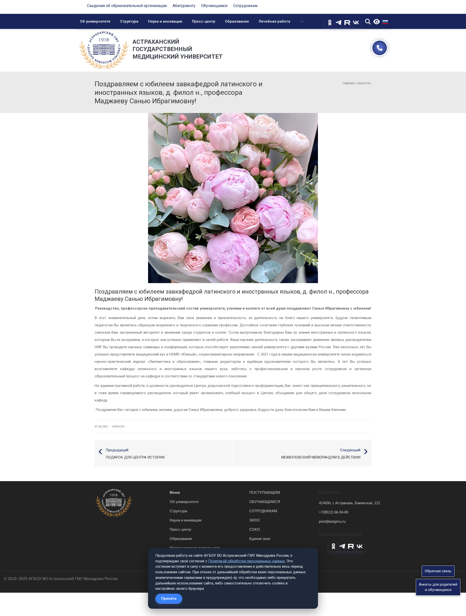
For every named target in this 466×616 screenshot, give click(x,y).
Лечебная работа (274, 21)
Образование (237, 21)
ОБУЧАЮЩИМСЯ (264, 502)
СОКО (254, 529)
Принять (168, 598)
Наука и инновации (165, 21)
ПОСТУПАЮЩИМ (264, 492)
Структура (129, 21)
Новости (363, 83)
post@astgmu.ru (332, 521)
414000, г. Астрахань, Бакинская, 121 (349, 503)
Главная (348, 83)
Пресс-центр (203, 21)
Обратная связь (438, 571)
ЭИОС (254, 520)
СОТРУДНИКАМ (263, 511)
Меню (175, 492)
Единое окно (259, 539)
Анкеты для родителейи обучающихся (438, 587)
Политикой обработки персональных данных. (247, 561)
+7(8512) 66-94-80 (333, 512)
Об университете (95, 21)
